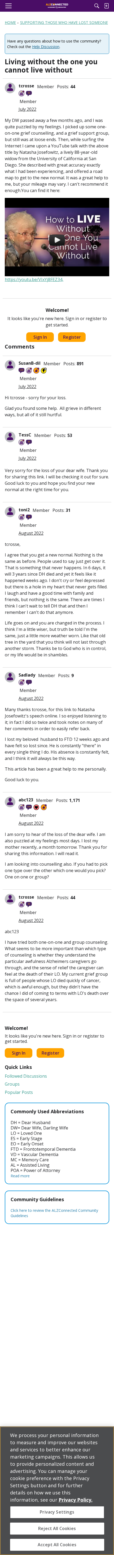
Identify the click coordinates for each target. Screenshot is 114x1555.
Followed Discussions (26, 1076)
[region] (57, 1490)
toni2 (24, 510)
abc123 (26, 800)
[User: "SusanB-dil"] (10, 365)
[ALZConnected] (57, 6)
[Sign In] (106, 6)
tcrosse (26, 86)
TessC (25, 435)
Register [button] (72, 337)
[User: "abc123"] (10, 802)
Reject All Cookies (57, 1528)
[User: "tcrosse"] (10, 88)
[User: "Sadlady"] (10, 677)
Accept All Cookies (57, 1545)
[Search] (97, 6)
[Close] (105, 1435)
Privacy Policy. (76, 1500)
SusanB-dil (30, 363)
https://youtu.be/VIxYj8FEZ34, (34, 279)
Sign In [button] (40, 337)
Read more (20, 1175)
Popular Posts (19, 1092)
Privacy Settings (57, 1512)
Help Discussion (45, 46)
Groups (12, 1084)
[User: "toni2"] (10, 512)
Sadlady (27, 675)
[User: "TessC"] (10, 437)
